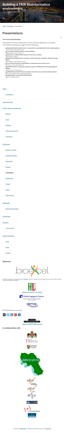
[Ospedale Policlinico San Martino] (32, 334)
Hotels (7, 247)
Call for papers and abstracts (12, 108)
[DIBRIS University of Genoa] (32, 344)
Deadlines (8, 125)
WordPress (23, 428)
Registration (6, 203)
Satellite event (9, 178)
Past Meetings (9, 94)
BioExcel (26, 279)
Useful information (8, 236)
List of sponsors (10, 228)
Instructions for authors (12, 131)
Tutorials (8, 184)
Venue (7, 241)
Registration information (12, 209)
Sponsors (5, 222)
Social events (9, 161)
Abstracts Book (10, 195)
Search (59, 19)
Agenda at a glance (11, 150)
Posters (8, 189)
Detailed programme (11, 155)
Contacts (8, 253)
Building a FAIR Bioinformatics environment (26, 6)
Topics (7, 119)
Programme (10, 26)
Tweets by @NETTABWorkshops (32, 324)
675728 (16, 280)
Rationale (8, 114)
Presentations (10, 172)
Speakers (8, 167)
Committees (6, 216)
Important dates (8, 102)
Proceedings (9, 136)
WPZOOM (48, 428)
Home (4, 26)
